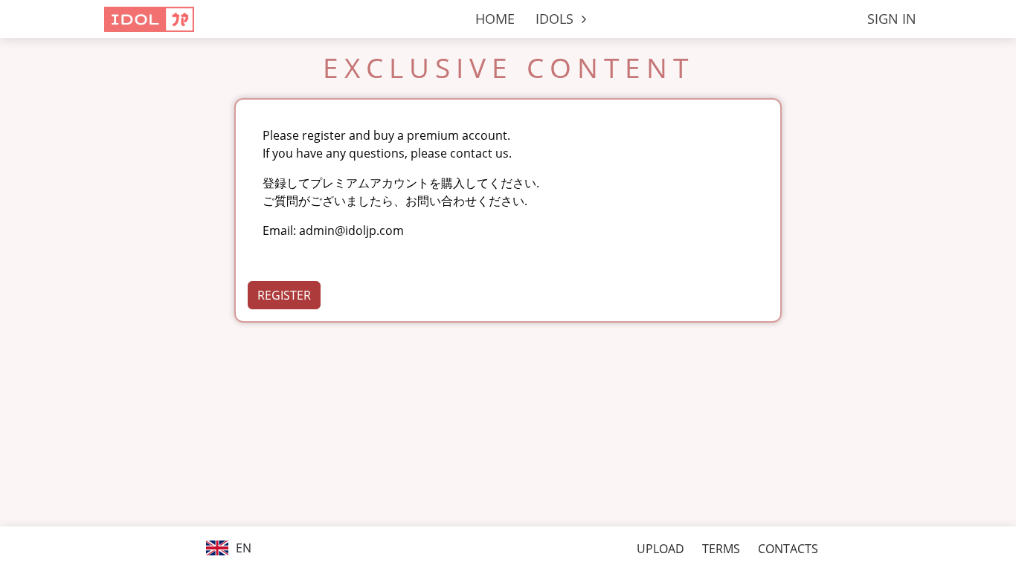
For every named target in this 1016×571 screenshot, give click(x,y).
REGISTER (284, 295)
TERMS (721, 549)
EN (242, 548)
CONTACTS (788, 549)
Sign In (891, 19)
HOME (495, 19)
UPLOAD (660, 549)
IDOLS (556, 19)
